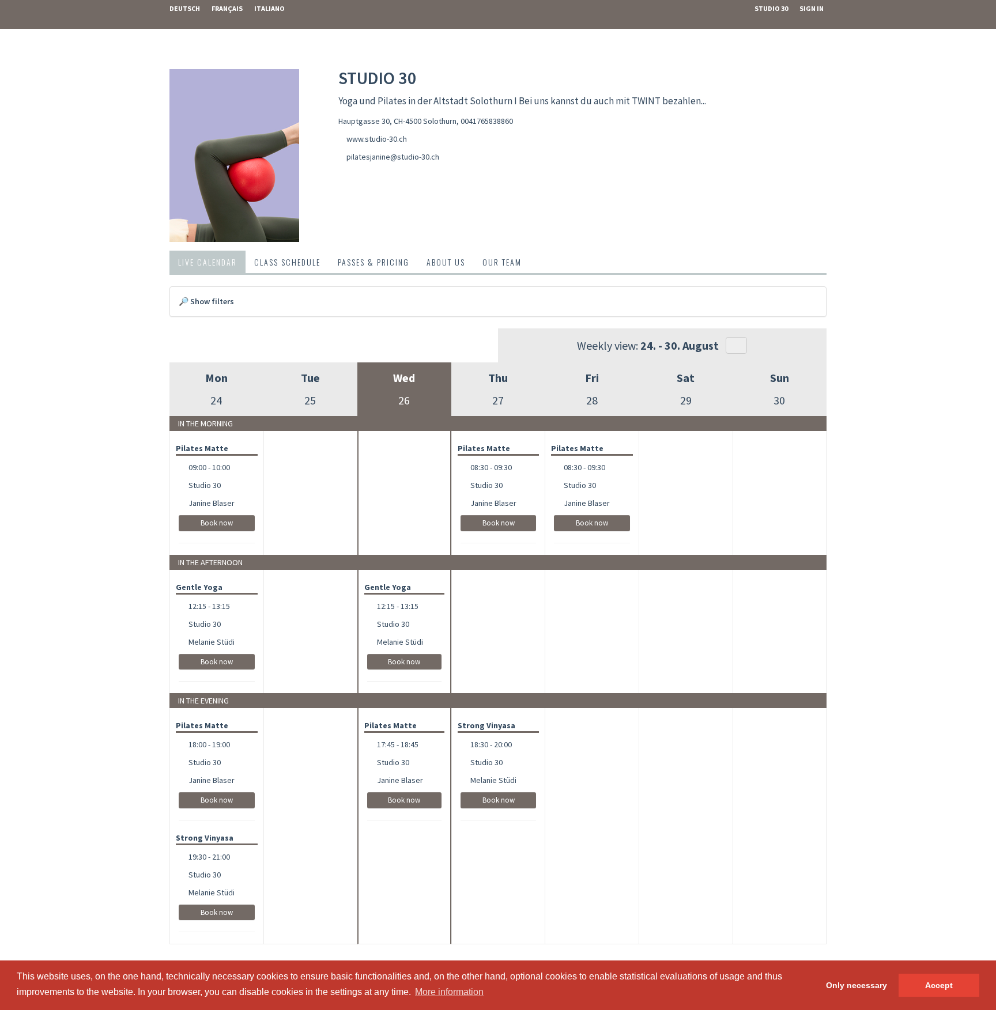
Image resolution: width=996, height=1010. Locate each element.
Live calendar (207, 262)
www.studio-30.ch (376, 139)
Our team (502, 262)
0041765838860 (487, 121)
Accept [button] (939, 985)
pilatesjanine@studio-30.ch (392, 157)
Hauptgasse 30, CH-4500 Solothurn (397, 121)
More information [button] (449, 992)
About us (446, 262)
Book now (217, 523)
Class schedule (287, 262)
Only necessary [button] (856, 985)
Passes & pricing (373, 262)
